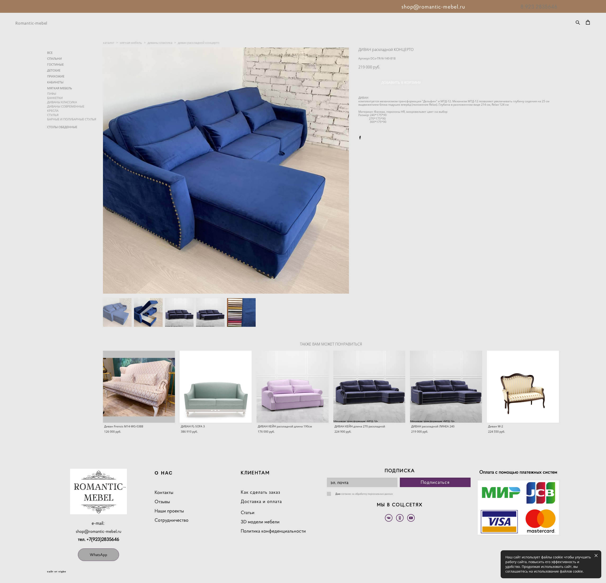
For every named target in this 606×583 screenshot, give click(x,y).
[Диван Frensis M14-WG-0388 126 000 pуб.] (139, 387)
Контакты (164, 492)
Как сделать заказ (260, 492)
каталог (108, 42)
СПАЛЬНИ (54, 58)
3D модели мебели (260, 522)
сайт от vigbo (56, 571)
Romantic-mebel (31, 23)
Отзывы (162, 502)
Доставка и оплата (261, 501)
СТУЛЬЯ (52, 115)
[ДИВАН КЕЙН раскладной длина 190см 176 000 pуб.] (293, 387)
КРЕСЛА (52, 110)
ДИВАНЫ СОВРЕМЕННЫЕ (65, 106)
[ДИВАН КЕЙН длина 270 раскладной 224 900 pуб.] (369, 387)
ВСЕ (50, 52)
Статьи (247, 513)
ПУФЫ (51, 93)
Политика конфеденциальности (273, 531)
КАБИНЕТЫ (55, 82)
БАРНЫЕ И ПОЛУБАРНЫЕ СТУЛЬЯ (71, 119)
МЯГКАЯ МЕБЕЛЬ (59, 88)
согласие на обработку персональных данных (367, 493)
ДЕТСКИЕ (53, 70)
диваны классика (159, 42)
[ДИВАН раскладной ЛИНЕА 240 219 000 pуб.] (446, 387)
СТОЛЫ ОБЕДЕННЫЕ (62, 127)
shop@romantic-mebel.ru (98, 531)
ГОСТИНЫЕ (55, 64)
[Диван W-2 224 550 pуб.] (523, 387)
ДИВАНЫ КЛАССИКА (62, 102)
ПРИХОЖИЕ (55, 76)
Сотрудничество (171, 520)
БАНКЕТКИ (55, 98)
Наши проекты (169, 511)
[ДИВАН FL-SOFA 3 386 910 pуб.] (216, 387)
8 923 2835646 (539, 6)
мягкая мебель (131, 42)
